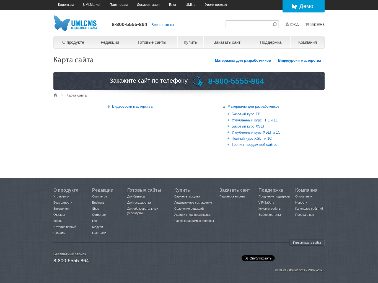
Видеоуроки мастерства (299, 60)
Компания (307, 42)
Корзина (317, 24)
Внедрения (61, 208)
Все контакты (162, 25)
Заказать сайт (227, 42)
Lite (94, 220)
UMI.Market (91, 5)
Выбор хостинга (269, 214)
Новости (301, 202)
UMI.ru (191, 5)
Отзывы (59, 214)
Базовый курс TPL (247, 114)
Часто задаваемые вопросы (194, 220)
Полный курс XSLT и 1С (252, 138)
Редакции (110, 42)
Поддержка (270, 42)
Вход (294, 24)
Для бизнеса (136, 196)
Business (98, 202)
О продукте (73, 42)
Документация (148, 5)
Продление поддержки (274, 196)
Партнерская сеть (232, 196)
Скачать (59, 233)
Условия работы (269, 208)
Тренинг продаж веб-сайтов (255, 144)
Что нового (61, 196)
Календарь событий (309, 208)
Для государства (139, 202)
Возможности (62, 202)
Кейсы (57, 220)
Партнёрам (119, 5)
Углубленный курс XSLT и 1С (256, 132)
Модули (97, 227)
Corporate (99, 214)
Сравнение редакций (189, 208)
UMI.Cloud (99, 233)
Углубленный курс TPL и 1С (255, 120)
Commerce (99, 196)
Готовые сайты (152, 42)
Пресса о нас (304, 214)
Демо (306, 6)
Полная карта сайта (307, 242)
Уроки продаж (216, 5)
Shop (95, 208)
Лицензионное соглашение (193, 202)
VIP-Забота (266, 202)
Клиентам (66, 5)
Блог (172, 5)
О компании (303, 196)
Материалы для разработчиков (243, 60)
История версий (64, 227)
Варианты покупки (187, 196)
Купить (190, 42)
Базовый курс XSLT (248, 126)
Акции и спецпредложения (192, 214)
